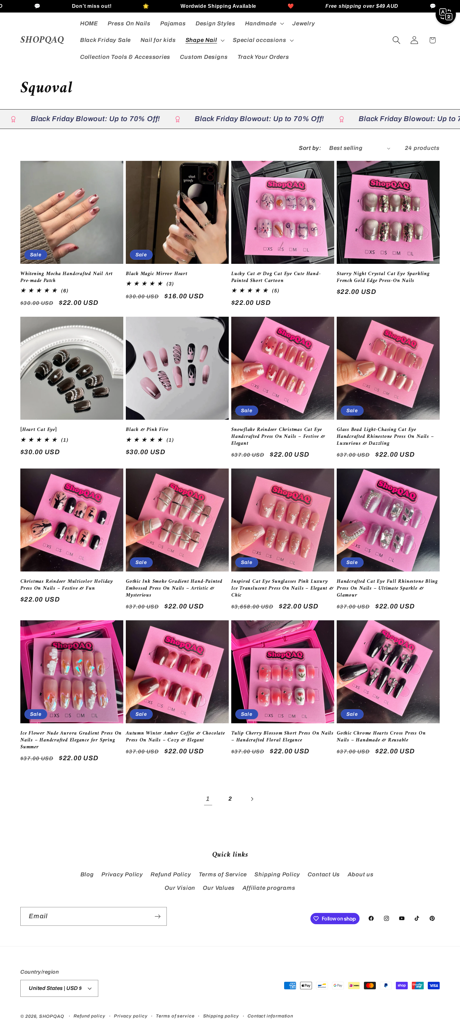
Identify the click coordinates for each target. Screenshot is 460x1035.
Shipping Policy (277, 874)
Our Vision (180, 888)
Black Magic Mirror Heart (156, 274)
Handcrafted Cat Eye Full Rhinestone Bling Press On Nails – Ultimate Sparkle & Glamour (387, 588)
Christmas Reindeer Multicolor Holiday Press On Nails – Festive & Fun (66, 585)
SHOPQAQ (51, 1016)
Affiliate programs (269, 888)
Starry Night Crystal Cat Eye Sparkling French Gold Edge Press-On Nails (383, 277)
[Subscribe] (157, 916)
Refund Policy (171, 874)
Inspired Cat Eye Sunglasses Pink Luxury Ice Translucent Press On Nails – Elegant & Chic (282, 588)
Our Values (219, 888)
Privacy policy (131, 1015)
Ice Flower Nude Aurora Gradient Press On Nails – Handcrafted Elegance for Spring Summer (71, 740)
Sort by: (310, 148)
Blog (87, 874)
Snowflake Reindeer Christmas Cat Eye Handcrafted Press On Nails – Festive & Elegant (278, 437)
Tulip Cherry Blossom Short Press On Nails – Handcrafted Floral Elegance (282, 737)
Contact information (270, 1015)
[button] (264, 23)
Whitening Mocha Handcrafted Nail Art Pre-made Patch (66, 277)
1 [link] (208, 798)
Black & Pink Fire (147, 430)
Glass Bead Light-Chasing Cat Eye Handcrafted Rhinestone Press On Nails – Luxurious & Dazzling (385, 437)
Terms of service (175, 1015)
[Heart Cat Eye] (38, 430)
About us (361, 874)
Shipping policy (221, 1015)
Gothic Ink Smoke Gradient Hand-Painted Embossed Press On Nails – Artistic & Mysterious (174, 588)
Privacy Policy (122, 874)
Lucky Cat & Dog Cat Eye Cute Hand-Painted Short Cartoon (276, 277)
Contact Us (324, 874)
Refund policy (89, 1015)
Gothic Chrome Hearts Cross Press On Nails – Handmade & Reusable (381, 737)
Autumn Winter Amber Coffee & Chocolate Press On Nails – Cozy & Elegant (175, 737)
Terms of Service (223, 874)
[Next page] (252, 799)
